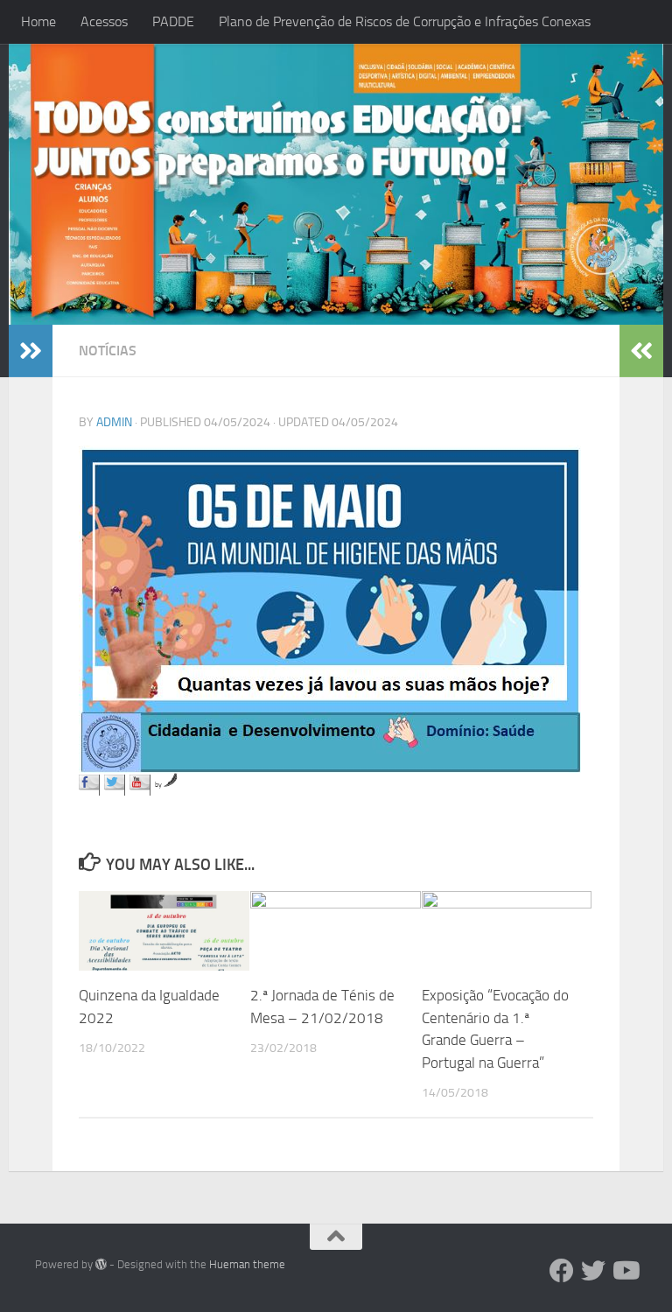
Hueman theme (247, 1264)
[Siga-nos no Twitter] (114, 785)
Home (38, 21)
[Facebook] (562, 1271)
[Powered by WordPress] (101, 1264)
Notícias (107, 350)
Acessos (104, 21)
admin (114, 422)
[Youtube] (624, 1271)
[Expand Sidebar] (30, 351)
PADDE (173, 21)
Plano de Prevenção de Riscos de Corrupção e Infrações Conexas (405, 21)
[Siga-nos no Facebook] (89, 785)
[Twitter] (593, 1271)
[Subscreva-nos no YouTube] (140, 785)
